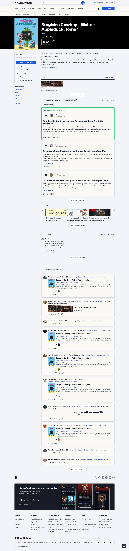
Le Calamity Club (70, 522)
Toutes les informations (49, 67)
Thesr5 (50, 450)
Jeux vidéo (53, 515)
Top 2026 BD (86, 519)
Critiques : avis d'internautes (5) (59, 100)
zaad (49, 406)
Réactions (46, 234)
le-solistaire (52, 330)
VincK (50, 321)
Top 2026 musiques (105, 519)
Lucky (33, 525)
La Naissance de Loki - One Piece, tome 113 (89, 526)
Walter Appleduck (54, 56)
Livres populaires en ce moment (73, 531)
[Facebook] (99, 478)
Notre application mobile (30, 542)
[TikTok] (106, 478)
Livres (68, 515)
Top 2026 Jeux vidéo (55, 519)
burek (50, 301)
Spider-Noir (35, 522)
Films (17, 515)
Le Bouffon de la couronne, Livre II (71, 526)
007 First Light (53, 522)
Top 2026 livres (70, 519)
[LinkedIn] (110, 478)
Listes (44, 205)
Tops (43, 77)
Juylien (50, 277)
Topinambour (52, 379)
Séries (34, 515)
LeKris (50, 425)
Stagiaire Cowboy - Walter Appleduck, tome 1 (62, 21)
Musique (103, 515)
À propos (17, 542)
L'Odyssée (17, 525)
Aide (52, 542)
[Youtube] (113, 478)
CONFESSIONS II (104, 522)
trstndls (50, 355)
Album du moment (105, 527)
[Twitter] (96, 478)
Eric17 (55, 114)
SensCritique (44, 21)
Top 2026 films (19, 519)
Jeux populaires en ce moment (55, 531)
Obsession (17, 522)
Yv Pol (56, 174)
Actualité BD (86, 529)
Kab (55, 144)
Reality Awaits (103, 525)
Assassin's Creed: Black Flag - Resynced (56, 526)
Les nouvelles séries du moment (39, 528)
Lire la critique (48, 134)
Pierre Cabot (52, 460)
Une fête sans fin (87, 522)
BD (50, 21)
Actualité (17, 527)
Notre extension (44, 542)
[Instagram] (103, 478)
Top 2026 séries (36, 519)
